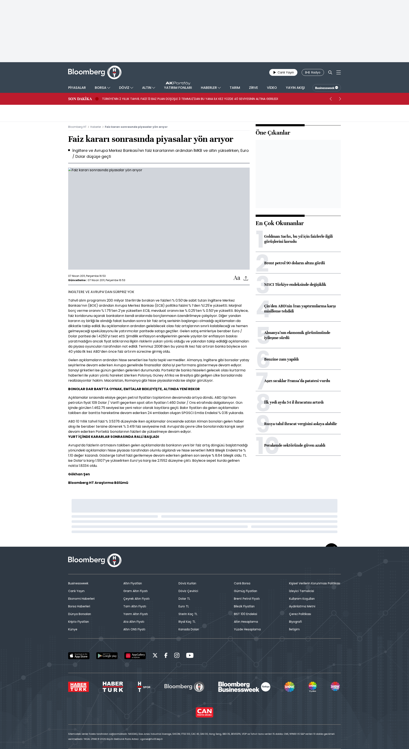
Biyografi (295, 622)
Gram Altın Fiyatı (135, 591)
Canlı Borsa (242, 583)
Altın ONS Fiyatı (134, 629)
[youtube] (189, 656)
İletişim (294, 629)
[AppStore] (78, 655)
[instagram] (176, 656)
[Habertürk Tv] (113, 687)
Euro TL (184, 606)
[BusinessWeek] (327, 88)
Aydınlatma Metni (302, 606)
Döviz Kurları (187, 583)
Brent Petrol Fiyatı (247, 599)
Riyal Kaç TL (187, 622)
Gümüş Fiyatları (245, 591)
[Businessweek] (244, 687)
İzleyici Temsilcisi (301, 591)
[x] (155, 656)
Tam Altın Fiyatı (134, 606)
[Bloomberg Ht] (184, 687)
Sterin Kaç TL (188, 614)
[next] (340, 99)
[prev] (330, 99)
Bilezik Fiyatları (244, 606)
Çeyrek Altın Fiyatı (136, 599)
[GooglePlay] (107, 655)
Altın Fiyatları (132, 583)
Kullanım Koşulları (302, 599)
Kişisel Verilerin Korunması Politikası (314, 583)
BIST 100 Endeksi (245, 614)
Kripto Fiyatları (78, 622)
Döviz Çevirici (188, 591)
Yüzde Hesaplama (247, 629)
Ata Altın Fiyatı (133, 622)
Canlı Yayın (76, 591)
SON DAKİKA (80, 99)
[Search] (330, 72)
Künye (72, 629)
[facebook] (165, 656)
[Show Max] (336, 687)
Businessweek (78, 583)
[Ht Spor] (143, 687)
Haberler (95, 127)
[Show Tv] (289, 687)
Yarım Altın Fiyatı (135, 614)
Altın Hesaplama (246, 622)
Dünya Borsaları (79, 614)
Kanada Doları (189, 629)
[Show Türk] (312, 687)
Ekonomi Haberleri (81, 599)
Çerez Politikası (300, 614)
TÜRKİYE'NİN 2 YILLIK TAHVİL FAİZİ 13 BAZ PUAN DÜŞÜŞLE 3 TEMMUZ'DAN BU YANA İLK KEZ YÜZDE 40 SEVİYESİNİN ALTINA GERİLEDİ (190, 99)
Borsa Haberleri (79, 606)
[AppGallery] (135, 655)
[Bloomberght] (94, 72)
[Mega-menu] (338, 72)
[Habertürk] (78, 687)
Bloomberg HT (77, 127)
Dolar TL (184, 599)
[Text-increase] (236, 278)
